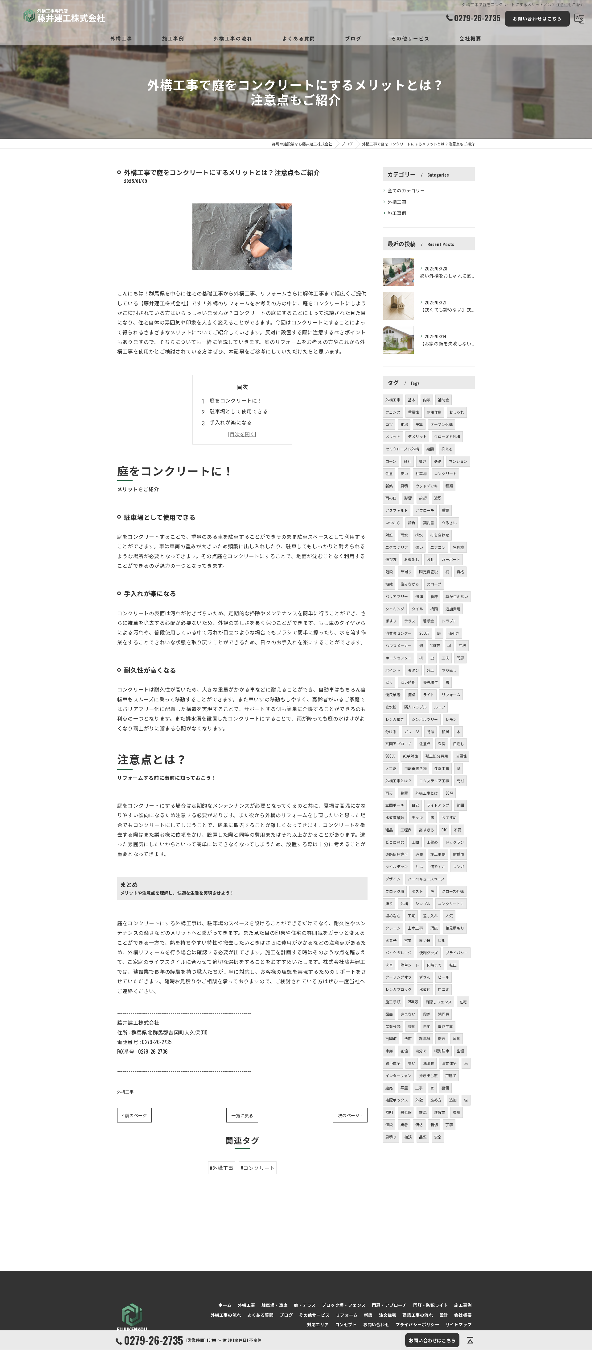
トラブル (449, 620)
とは (419, 866)
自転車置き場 (415, 768)
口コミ (443, 989)
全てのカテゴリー (406, 190)
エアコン (438, 547)
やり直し (449, 670)
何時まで (434, 965)
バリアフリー (396, 596)
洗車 (389, 965)
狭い (411, 1063)
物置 (404, 793)
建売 (389, 1087)
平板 (462, 645)
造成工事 (445, 1026)
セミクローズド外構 (402, 448)
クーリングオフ (398, 977)
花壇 (404, 1050)
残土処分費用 (437, 756)
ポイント (393, 670)
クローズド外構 (447, 436)
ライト (428, 694)
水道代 (425, 989)
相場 (404, 424)
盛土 (430, 670)
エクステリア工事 (434, 780)
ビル (441, 940)
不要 (457, 829)
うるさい (449, 522)
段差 (426, 1014)
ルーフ (439, 706)
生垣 (460, 1050)
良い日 (424, 940)
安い (404, 473)
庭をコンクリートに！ (236, 400)
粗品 (389, 829)
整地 (411, 1026)
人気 (449, 915)
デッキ (417, 817)
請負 (411, 522)
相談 (408, 1136)
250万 (413, 1001)
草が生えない (457, 596)
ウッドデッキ (426, 485)
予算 (419, 424)
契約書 (428, 522)
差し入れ (430, 915)
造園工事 (441, 768)
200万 (424, 633)
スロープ (434, 584)
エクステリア (396, 547)
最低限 (406, 1112)
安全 (438, 1136)
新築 (389, 485)
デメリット (417, 436)
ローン (391, 461)
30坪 (450, 793)
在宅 (463, 1001)
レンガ (458, 866)
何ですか (438, 866)
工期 (411, 915)
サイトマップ (459, 1324)
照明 (389, 1112)
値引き (454, 633)
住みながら (410, 584)
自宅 (426, 1026)
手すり (391, 620)
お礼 (430, 559)
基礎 (437, 461)
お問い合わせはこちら (537, 18)
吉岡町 (391, 1038)
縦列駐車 (441, 1050)
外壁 (419, 1099)
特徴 (430, 731)
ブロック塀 (394, 891)
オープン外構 (441, 424)
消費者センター (398, 633)
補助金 (443, 399)
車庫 (389, 1050)
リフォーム (451, 694)
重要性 (413, 412)
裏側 (445, 1087)
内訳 (426, 399)
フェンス (393, 412)
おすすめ (449, 817)
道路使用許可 (396, 854)
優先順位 (430, 682)
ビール (443, 977)
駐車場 (421, 473)
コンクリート (445, 473)
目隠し (458, 743)
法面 (408, 1038)
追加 (453, 1099)
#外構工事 (222, 1168)
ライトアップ (438, 805)
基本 (411, 399)
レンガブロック (398, 989)
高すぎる (426, 829)
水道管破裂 (394, 817)
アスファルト (396, 510)
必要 (419, 854)
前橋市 (458, 854)
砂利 (407, 461)
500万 (390, 756)
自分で (421, 1050)
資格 (460, 571)
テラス (410, 620)
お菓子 (391, 940)
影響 (408, 497)
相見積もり (455, 927)
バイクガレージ (398, 952)
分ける (391, 731)
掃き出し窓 (428, 1075)
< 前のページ (134, 1115)
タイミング (394, 608)
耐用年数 (434, 412)
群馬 (422, 1112)
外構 (404, 903)
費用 (456, 1112)
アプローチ (424, 510)
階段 (389, 571)
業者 (404, 1124)
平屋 (404, 1087)
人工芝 (391, 768)
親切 (434, 1124)
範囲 (460, 805)
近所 (438, 497)
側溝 (419, 596)
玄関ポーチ (394, 805)
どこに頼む (394, 842)
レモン (451, 719)
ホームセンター (398, 657)
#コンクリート (257, 1168)
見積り (391, 1136)
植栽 (389, 584)
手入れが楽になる (231, 422)
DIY (444, 829)
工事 (419, 1087)
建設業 (440, 1112)
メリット (393, 436)
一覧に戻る (242, 1115)
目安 (415, 805)
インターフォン (398, 1075)
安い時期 (408, 682)
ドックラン (455, 842)
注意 (389, 473)
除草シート (410, 965)
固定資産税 (428, 571)
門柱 (460, 780)
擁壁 (411, 694)
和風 (445, 731)
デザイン (393, 878)
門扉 (460, 657)
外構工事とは (426, 793)
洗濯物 (428, 1063)
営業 (408, 940)
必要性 (461, 756)
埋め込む (393, 915)
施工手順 (393, 1001)
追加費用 (453, 608)
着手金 (428, 620)
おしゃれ (456, 412)
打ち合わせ (439, 534)
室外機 (458, 547)
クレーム (393, 927)
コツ (389, 424)
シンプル (422, 903)
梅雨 (434, 608)
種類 (449, 485)
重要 (445, 510)
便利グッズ (428, 952)
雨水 (404, 534)
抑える (447, 448)
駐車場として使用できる (239, 411)
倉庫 (434, 596)
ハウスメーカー (398, 645)
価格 (419, 1124)
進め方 (436, 1099)
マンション (458, 461)
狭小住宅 (393, 1063)
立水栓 (391, 706)
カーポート (451, 559)
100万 (435, 645)
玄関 (441, 743)
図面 (389, 1014)
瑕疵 (434, 927)
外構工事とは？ (398, 780)
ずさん (425, 977)
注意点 (425, 743)
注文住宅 (449, 1063)
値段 (389, 1124)
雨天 (389, 793)
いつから (393, 522)
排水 (419, 534)
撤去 (441, 1038)
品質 (422, 1136)
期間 (430, 448)
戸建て (451, 1075)
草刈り (406, 571)
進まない (408, 1014)
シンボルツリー (425, 719)
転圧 (453, 965)
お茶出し (411, 559)
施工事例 (397, 213)
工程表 (406, 829)
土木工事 (415, 927)
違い (419, 547)
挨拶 (422, 497)
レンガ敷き (394, 719)
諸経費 (443, 1014)
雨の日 (391, 497)
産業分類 (393, 1026)
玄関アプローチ (398, 743)
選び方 (391, 559)
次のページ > (350, 1115)
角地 (456, 1038)
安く (389, 682)
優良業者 (393, 694)
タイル (417, 608)
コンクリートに (451, 903)
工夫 (445, 657)
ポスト (417, 891)
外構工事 (125, 1092)
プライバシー (457, 952)
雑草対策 (410, 756)
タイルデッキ (396, 866)
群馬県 (424, 1038)
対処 (389, 534)
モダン (413, 670)
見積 (404, 485)
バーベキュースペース (426, 878)
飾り (389, 903)
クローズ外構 (453, 891)
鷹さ (422, 461)
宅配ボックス (396, 1099)
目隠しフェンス (439, 1001)
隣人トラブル (415, 706)
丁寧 (449, 1124)
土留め (432, 842)
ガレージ (411, 731)
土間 (415, 842)
